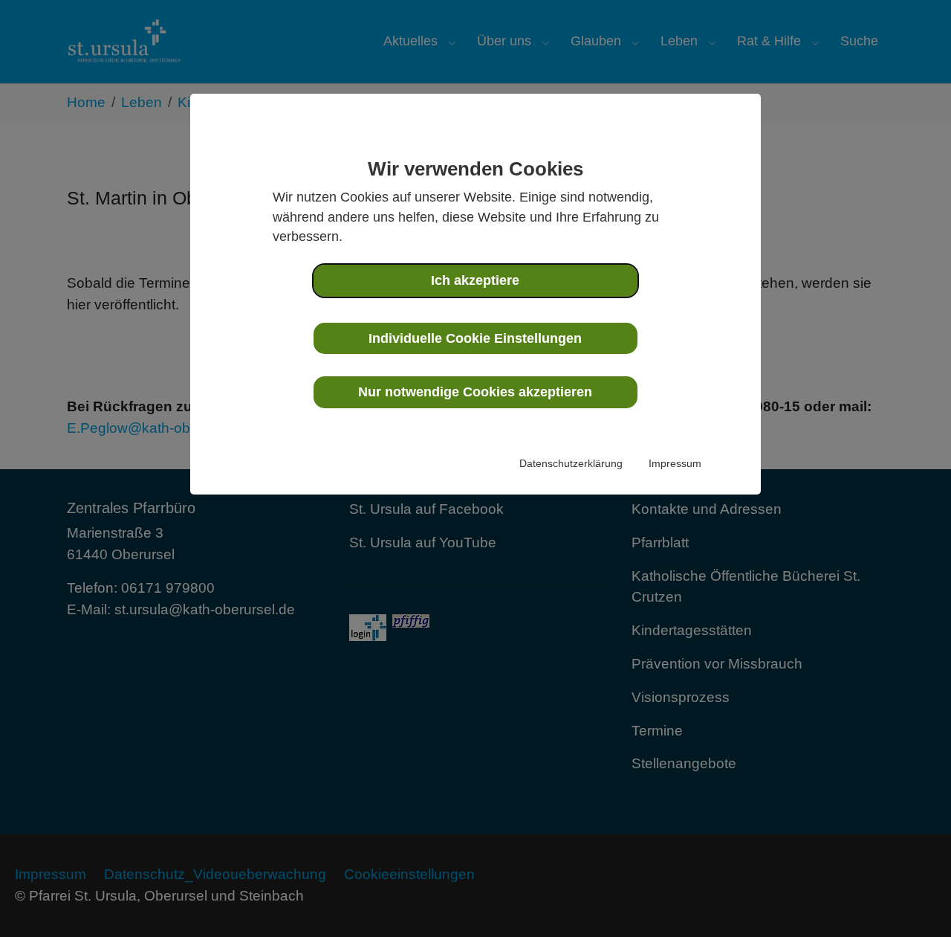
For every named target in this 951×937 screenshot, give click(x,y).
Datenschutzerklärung (571, 463)
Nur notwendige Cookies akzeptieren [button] (475, 391)
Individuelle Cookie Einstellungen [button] (475, 338)
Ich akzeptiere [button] (475, 280)
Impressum (675, 463)
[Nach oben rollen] (914, 900)
